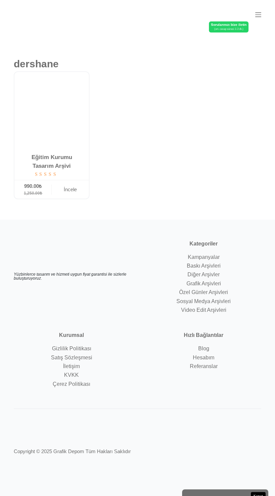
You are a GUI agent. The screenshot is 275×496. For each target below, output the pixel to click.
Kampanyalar (204, 257)
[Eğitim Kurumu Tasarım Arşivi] (51, 109)
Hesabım (203, 357)
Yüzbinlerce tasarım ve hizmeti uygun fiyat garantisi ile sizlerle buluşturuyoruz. (70, 276)
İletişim (71, 366)
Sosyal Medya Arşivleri (203, 301)
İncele (70, 189)
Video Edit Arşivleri (203, 310)
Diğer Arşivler (203, 274)
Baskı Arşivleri (204, 266)
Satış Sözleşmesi (71, 357)
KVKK (71, 375)
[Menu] (258, 15)
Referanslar (204, 366)
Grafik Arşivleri (203, 283)
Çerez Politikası (71, 384)
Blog (203, 348)
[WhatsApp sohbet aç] (243, 14)
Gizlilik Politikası (71, 348)
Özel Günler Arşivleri (203, 292)
